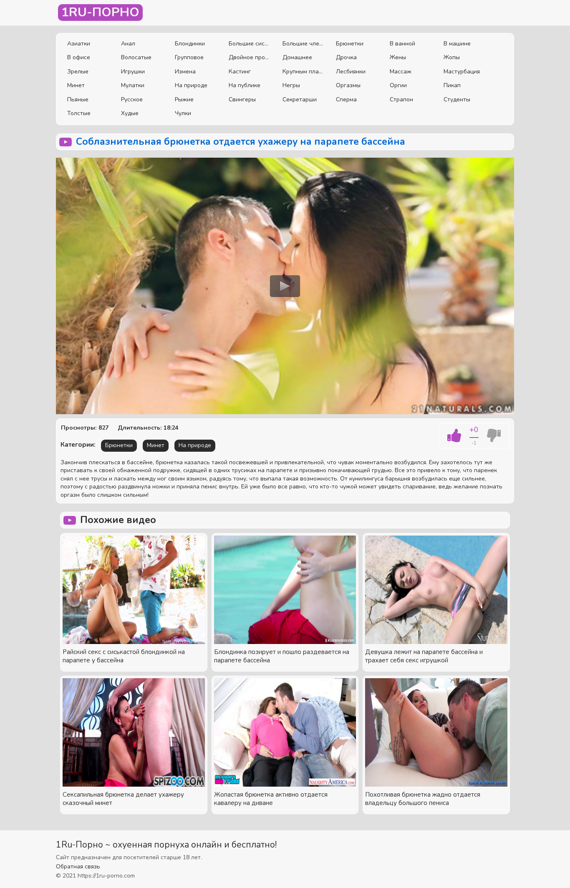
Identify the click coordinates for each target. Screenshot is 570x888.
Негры (291, 85)
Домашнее (297, 57)
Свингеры (242, 99)
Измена (185, 71)
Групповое (189, 57)
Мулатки (132, 85)
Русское (132, 99)
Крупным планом (303, 71)
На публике (244, 85)
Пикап (452, 85)
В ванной (402, 44)
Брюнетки (349, 44)
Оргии (398, 85)
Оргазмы (348, 85)
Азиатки (78, 44)
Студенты (457, 99)
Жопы (452, 57)
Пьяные (77, 99)
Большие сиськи (249, 44)
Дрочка (346, 57)
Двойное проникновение (249, 57)
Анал (128, 44)
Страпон (401, 99)
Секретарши (299, 99)
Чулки (183, 113)
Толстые (79, 113)
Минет (76, 85)
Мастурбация (462, 71)
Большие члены (303, 44)
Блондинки (190, 44)
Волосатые (136, 57)
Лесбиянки (351, 71)
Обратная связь (78, 866)
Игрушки (133, 71)
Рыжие (184, 99)
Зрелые (77, 71)
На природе (191, 85)
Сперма (346, 99)
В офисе (78, 57)
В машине (457, 44)
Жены (398, 57)
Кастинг (240, 71)
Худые (130, 113)
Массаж (400, 71)
